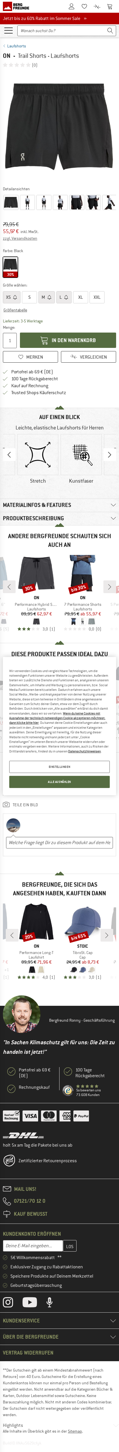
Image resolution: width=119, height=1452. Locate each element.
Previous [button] (9, 454)
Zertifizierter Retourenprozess (47, 1161)
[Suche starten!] (110, 30)
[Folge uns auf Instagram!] (12, 1304)
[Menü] (8, 30)
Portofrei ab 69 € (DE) (32, 372)
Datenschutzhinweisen (84, 751)
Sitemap (75, 1431)
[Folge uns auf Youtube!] (34, 1304)
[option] (59, 126)
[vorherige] (9, 586)
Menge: (9, 327)
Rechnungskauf (34, 1087)
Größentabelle (15, 310)
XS (9, 297)
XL (80, 297)
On (6, 56)
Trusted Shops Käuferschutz (38, 393)
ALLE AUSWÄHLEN (59, 782)
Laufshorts (16, 46)
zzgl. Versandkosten (20, 238)
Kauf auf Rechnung (29, 386)
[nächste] (109, 586)
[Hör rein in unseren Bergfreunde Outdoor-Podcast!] (54, 1304)
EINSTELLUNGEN (59, 767)
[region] (59, 726)
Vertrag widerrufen (28, 1352)
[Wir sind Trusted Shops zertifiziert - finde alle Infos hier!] (68, 1091)
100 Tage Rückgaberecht (34, 379)
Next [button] (109, 454)
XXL (97, 297)
